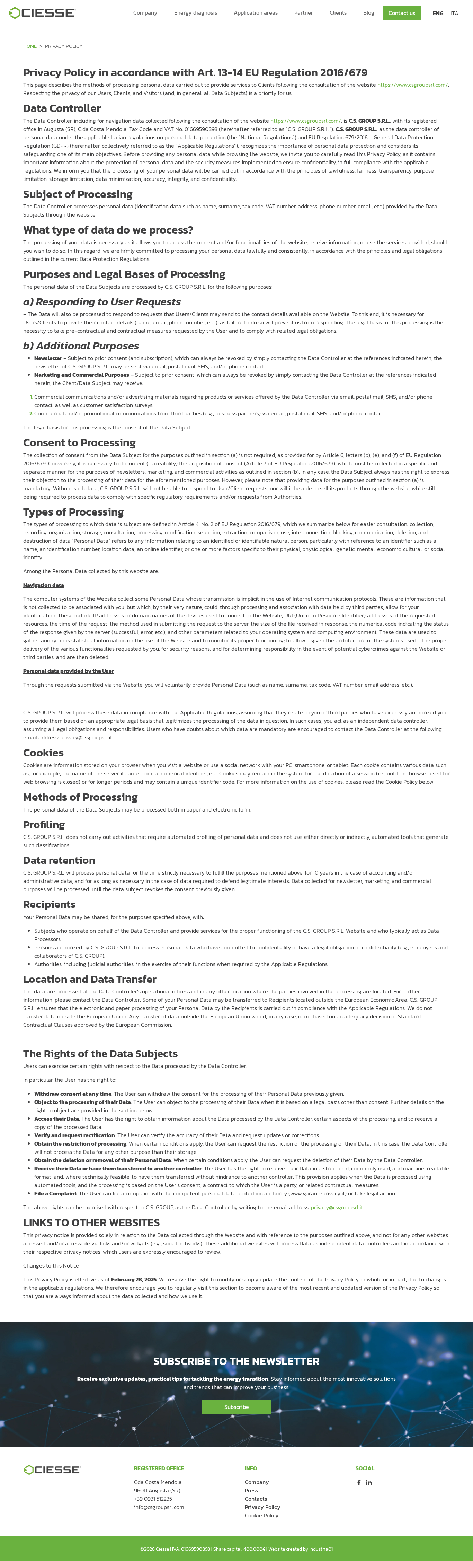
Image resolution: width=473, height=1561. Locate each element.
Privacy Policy (262, 1507)
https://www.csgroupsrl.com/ (412, 84)
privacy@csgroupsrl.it (337, 1207)
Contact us (402, 13)
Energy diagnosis (195, 12)
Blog (368, 12)
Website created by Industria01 (300, 1549)
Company (145, 12)
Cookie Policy (262, 1515)
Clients (338, 12)
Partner (303, 12)
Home (30, 46)
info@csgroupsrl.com (159, 1507)
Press (251, 1490)
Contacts (256, 1498)
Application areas (256, 12)
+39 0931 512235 (153, 1498)
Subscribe (236, 1407)
